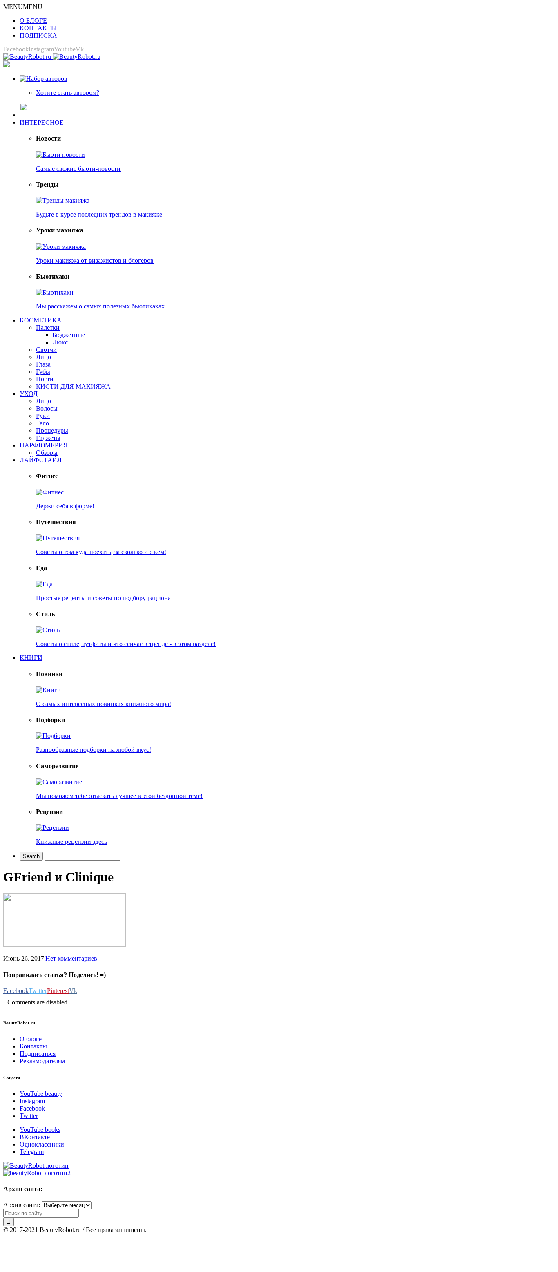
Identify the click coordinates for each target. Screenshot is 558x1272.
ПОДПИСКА (38, 35)
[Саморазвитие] (59, 781)
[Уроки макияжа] (61, 246)
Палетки (48, 327)
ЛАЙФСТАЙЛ (41, 459)
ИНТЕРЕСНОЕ (42, 122)
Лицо (43, 356)
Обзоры (47, 452)
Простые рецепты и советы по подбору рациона (103, 598)
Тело (42, 423)
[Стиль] (48, 629)
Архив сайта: (21, 1204)
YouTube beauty (41, 1093)
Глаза (43, 364)
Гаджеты (48, 437)
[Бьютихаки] (55, 292)
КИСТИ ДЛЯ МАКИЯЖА (73, 386)
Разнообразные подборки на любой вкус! (93, 749)
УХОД (29, 393)
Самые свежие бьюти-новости (78, 168)
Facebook (32, 1108)
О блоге (31, 1038)
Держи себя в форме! (65, 506)
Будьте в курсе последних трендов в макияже (99, 214)
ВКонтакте (35, 1136)
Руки (43, 415)
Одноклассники (42, 1144)
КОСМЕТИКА (41, 320)
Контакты (33, 1046)
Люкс (60, 342)
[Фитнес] (50, 492)
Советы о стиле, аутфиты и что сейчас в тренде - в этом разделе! (126, 643)
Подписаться (38, 1053)
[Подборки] (53, 735)
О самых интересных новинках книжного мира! (103, 703)
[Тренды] (62, 200)
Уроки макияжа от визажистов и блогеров (95, 260)
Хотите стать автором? (67, 92)
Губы (43, 371)
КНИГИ (31, 657)
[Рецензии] (52, 827)
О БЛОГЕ (33, 20)
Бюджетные (68, 334)
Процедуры (52, 430)
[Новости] (60, 154)
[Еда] (44, 584)
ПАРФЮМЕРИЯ (44, 445)
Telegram (32, 1151)
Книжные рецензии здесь (71, 841)
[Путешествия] (58, 537)
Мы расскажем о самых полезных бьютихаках (100, 306)
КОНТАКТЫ (38, 28)
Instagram (32, 1101)
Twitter (29, 1115)
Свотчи (46, 349)
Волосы (47, 408)
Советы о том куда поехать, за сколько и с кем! (101, 551)
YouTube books (40, 1129)
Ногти (45, 379)
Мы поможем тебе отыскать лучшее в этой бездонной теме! (119, 795)
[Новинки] (48, 689)
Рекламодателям (42, 1060)
